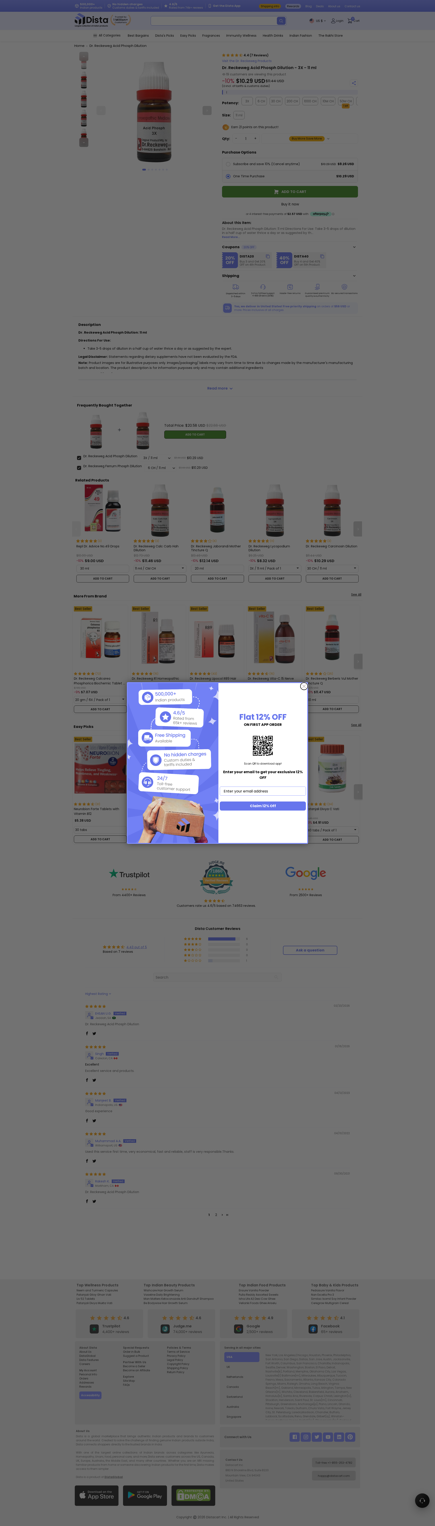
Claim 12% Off (263, 806)
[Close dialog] (304, 686)
